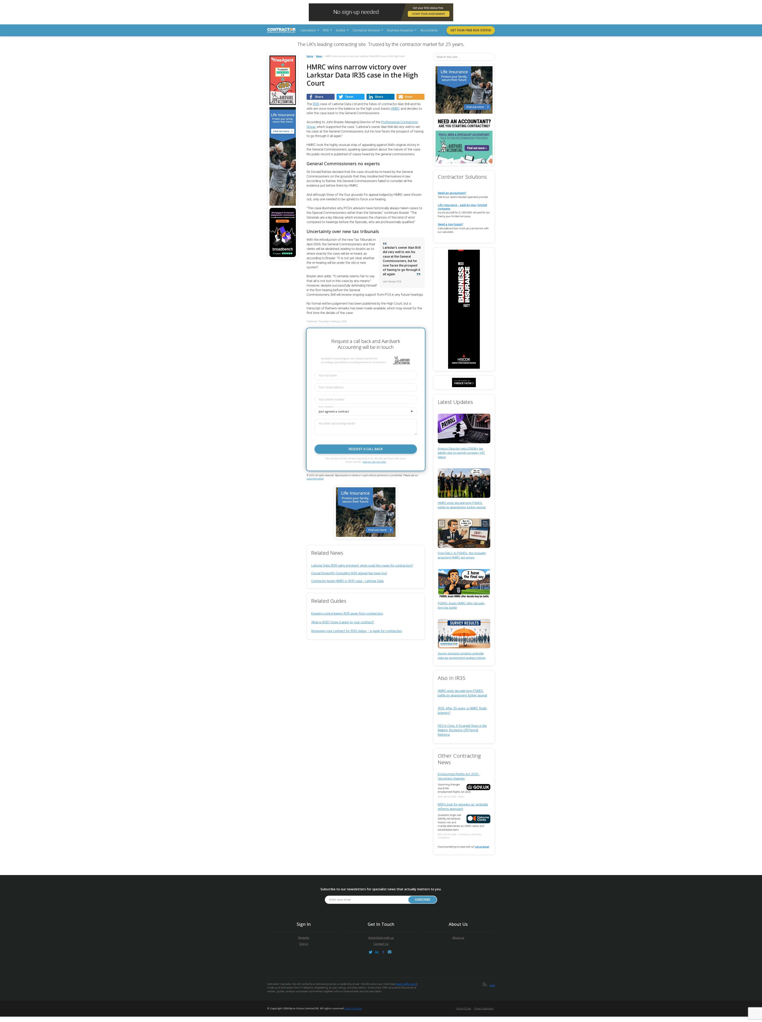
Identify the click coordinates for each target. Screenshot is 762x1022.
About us (458, 937)
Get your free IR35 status (470, 30)
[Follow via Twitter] (370, 952)
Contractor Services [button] (367, 30)
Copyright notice (353, 1008)
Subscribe (422, 899)
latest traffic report (406, 984)
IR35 (316, 104)
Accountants (429, 30)
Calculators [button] (309, 30)
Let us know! (482, 846)
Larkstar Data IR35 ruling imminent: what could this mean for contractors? (362, 565)
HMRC (395, 108)
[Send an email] (389, 952)
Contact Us (381, 944)
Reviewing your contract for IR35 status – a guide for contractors (356, 631)
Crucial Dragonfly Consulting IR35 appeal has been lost (349, 573)
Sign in (303, 944)
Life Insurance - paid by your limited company (462, 206)
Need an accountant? (452, 193)
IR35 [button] (326, 30)
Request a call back (366, 449)
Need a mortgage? (450, 224)
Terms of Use (463, 1008)
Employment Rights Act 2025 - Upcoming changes (459, 776)
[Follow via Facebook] (383, 952)
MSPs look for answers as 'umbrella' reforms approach (463, 807)
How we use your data (374, 461)
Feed (492, 985)
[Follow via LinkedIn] (377, 952)
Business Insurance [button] (400, 30)
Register (303, 937)
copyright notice (315, 478)
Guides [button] (341, 30)
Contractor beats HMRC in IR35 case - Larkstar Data (347, 581)
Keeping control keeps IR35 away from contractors (347, 613)
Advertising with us (381, 937)
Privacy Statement (484, 1008)
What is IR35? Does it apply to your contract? (342, 622)
